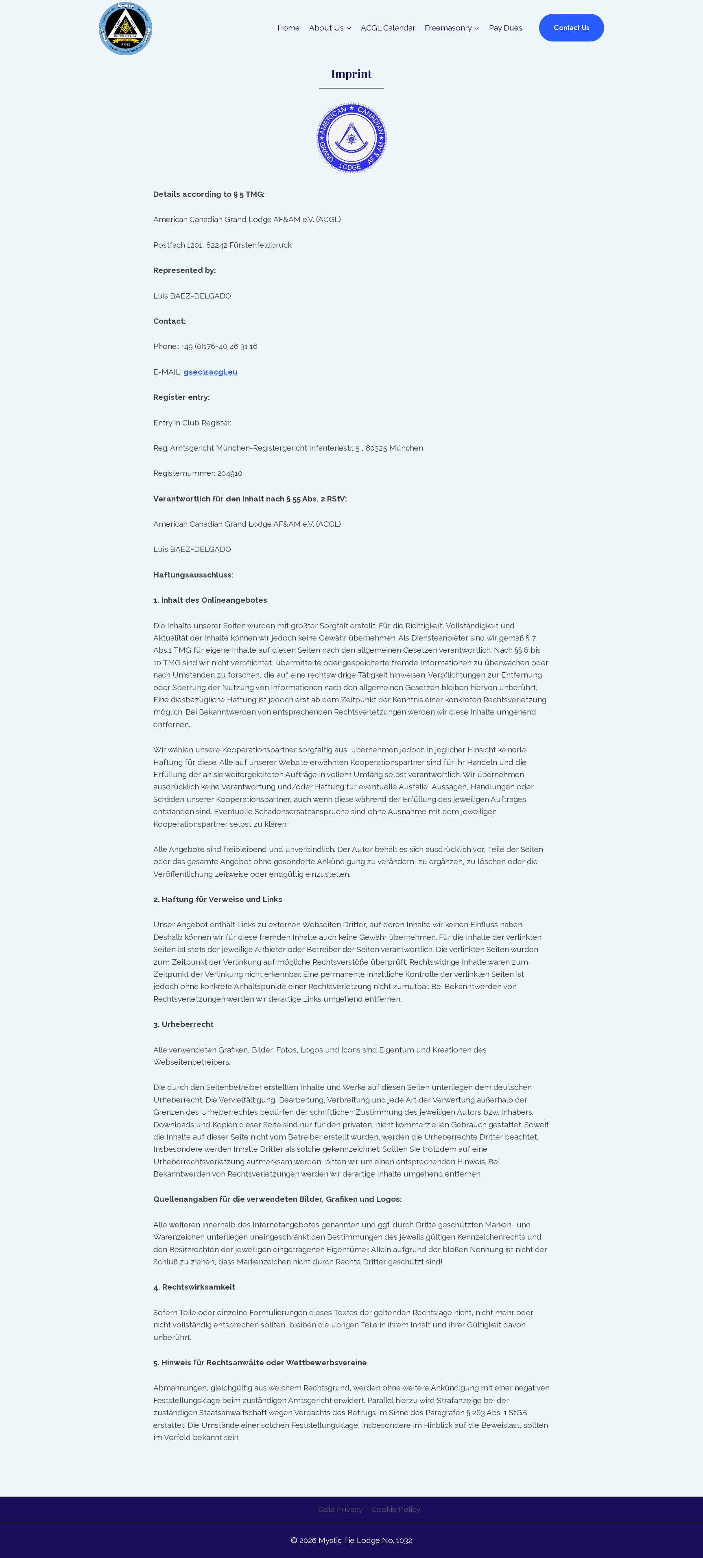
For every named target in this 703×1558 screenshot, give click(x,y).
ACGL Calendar (388, 27)
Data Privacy (340, 1509)
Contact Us (571, 27)
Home (288, 27)
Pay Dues (505, 27)
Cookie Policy (395, 1509)
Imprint (296, 1509)
